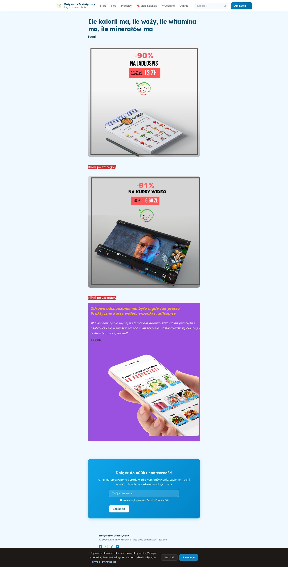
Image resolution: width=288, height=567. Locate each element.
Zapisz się (119, 508)
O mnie (184, 5)
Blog (113, 5)
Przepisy (126, 5)
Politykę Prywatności (157, 500)
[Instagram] (106, 547)
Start (103, 5)
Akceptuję (188, 557)
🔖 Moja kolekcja (147, 5)
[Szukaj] (225, 6)
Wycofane (168, 5)
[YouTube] (117, 547)
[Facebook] (100, 547)
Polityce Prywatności (103, 561)
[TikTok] (112, 547)
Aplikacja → (241, 5)
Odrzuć (169, 557)
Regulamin (139, 500)
